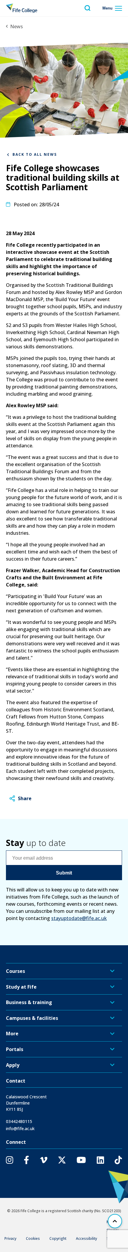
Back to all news (35, 154)
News (16, 26)
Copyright (57, 1238)
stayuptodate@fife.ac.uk (79, 918)
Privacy (10, 1238)
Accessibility (86, 1238)
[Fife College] (21, 8)
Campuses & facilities (32, 1018)
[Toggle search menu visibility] (87, 8)
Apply (12, 1065)
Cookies (33, 1238)
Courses (15, 971)
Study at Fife (21, 987)
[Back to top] (115, 1221)
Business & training (29, 1002)
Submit (64, 872)
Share (25, 798)
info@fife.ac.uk (20, 1128)
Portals (14, 1049)
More (12, 1033)
